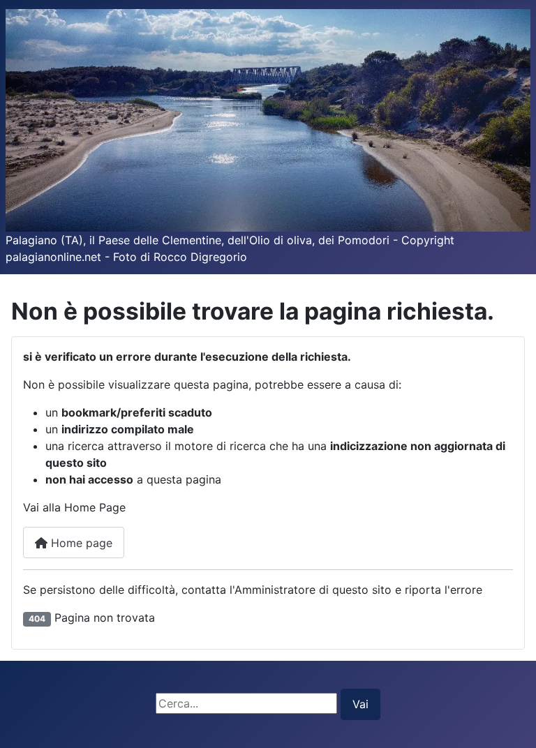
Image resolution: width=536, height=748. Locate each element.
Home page (79, 543)
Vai (360, 704)
